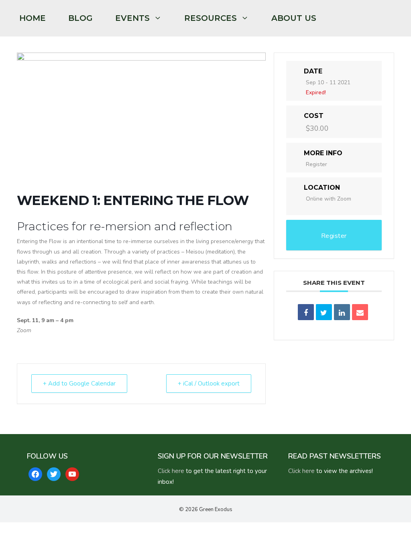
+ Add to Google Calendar (79, 384)
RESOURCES (210, 18)
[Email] (360, 312)
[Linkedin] (342, 312)
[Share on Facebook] (306, 312)
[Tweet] (324, 312)
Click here (171, 471)
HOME (32, 18)
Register (316, 164)
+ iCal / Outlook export (209, 384)
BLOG (80, 18)
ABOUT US (293, 18)
